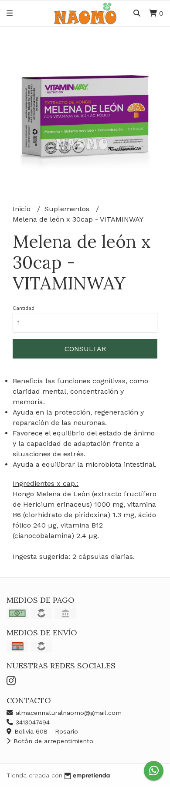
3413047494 (32, 722)
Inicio (23, 209)
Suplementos (68, 209)
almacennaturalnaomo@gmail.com (68, 712)
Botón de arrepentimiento (52, 740)
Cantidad (23, 308)
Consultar (85, 349)
